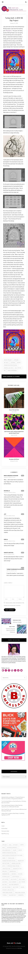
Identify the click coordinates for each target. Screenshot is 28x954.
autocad (13, 362)
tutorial (4, 895)
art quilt (6, 362)
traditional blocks (7, 892)
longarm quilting (17, 868)
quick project (16, 876)
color (14, 850)
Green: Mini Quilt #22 (14, 410)
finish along (11, 858)
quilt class (22, 879)
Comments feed (5, 831)
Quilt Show (15, 887)
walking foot (12, 895)
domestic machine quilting (9, 852)
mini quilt (4, 871)
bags (3, 847)
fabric (4, 858)
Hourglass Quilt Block (14, 459)
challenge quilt (6, 850)
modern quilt (13, 871)
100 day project (8, 359)
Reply (22, 475)
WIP (5, 370)
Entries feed (4, 828)
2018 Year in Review (17, 622)
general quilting (8, 367)
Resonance (9, 30)
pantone (14, 873)
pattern (20, 873)
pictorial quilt (6, 876)
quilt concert (12, 881)
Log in (3, 826)
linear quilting (6, 868)
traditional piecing (20, 892)
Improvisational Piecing (13, 865)
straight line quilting (8, 889)
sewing (22, 887)
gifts (3, 865)
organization (5, 873)
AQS (10, 844)
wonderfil (21, 895)
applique (16, 359)
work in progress (12, 370)
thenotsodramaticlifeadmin (11, 376)
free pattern (5, 863)
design (19, 362)
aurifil (22, 844)
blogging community (12, 847)
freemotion (21, 860)
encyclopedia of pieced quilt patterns (12, 855)
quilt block (14, 879)
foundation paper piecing (10, 365)
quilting (4, 884)
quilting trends (6, 887)
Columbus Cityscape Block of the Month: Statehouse (10, 630)
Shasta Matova (8, 552)
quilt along (5, 879)
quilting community (14, 884)
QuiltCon (4, 881)
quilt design (18, 367)
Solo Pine (20, 948)
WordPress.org (5, 833)
